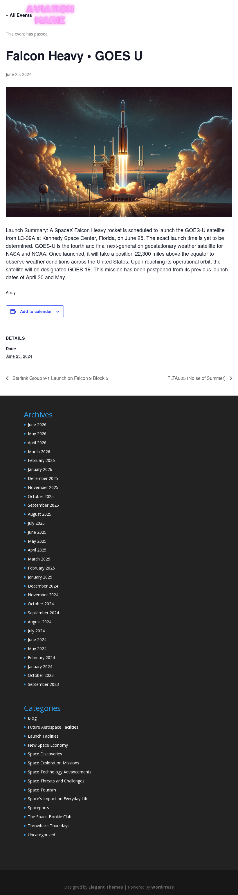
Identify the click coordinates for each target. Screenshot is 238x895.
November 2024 (43, 594)
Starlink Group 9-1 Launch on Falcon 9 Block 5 (59, 378)
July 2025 (36, 523)
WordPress (162, 887)
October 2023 (41, 675)
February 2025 (41, 568)
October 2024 (41, 603)
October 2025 (41, 496)
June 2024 (37, 639)
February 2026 (41, 460)
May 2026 (37, 433)
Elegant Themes (106, 887)
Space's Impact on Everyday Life (58, 798)
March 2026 (39, 451)
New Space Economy (48, 745)
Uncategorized (41, 834)
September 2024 (43, 612)
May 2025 (37, 541)
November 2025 (43, 487)
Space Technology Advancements (59, 772)
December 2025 (43, 478)
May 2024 (37, 648)
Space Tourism (42, 790)
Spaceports (38, 807)
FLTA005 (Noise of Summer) (197, 378)
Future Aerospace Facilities (53, 727)
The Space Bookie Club (49, 816)
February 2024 (41, 657)
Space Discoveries (45, 754)
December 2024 (43, 586)
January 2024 (40, 666)
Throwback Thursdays (48, 825)
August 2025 (39, 514)
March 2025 (39, 559)
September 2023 (43, 684)
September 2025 (43, 505)
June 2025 (37, 532)
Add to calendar (36, 311)
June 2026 (37, 424)
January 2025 (40, 577)
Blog (32, 718)
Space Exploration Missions (53, 763)
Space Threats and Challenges (56, 781)
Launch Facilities (43, 736)
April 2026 (37, 442)
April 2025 (37, 550)
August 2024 (39, 621)
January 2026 (40, 469)
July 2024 (36, 631)
